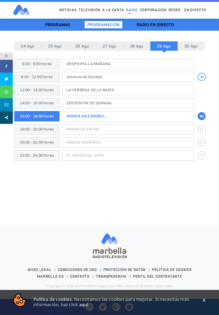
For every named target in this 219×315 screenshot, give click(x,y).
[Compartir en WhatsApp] (6, 91)
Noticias (68, 10)
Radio (132, 10)
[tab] (164, 46)
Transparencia (111, 276)
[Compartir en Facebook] (6, 66)
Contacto (79, 276)
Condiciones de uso (77, 269)
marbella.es (50, 276)
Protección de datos (124, 269)
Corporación (153, 10)
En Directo (195, 10)
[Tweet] (6, 79)
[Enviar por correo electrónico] (6, 104)
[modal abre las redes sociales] (6, 117)
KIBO (119, 286)
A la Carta (113, 10)
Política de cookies (171, 269)
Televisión (89, 10)
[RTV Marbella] (21, 10)
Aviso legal (40, 269)
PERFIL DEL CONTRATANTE (157, 276)
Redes (175, 10)
